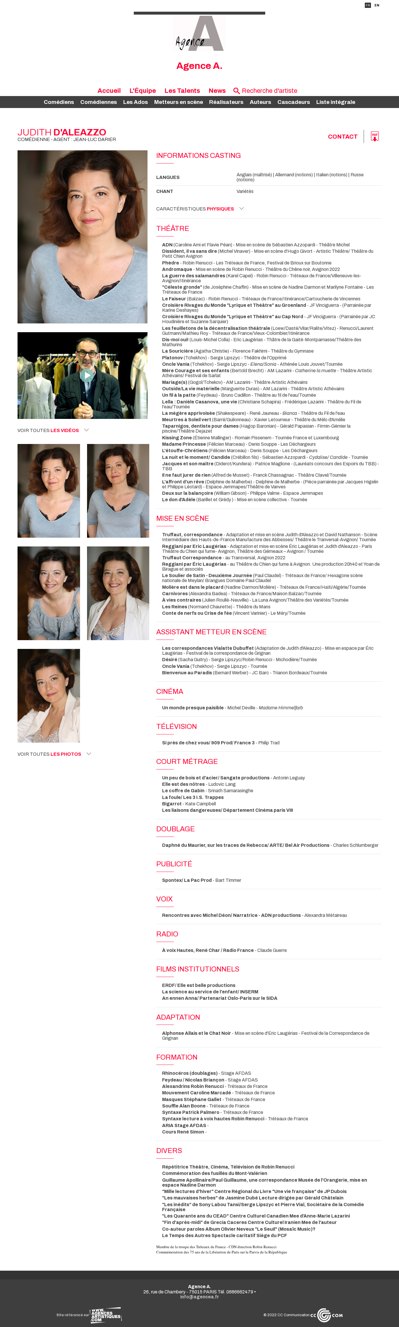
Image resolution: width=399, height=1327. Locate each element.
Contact (343, 136)
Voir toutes (48, 430)
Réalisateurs (226, 102)
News (217, 90)
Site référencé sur (73, 1315)
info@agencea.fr (199, 1296)
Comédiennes (98, 102)
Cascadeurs (293, 102)
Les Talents (182, 90)
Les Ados (135, 102)
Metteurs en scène (178, 102)
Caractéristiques (195, 208)
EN (376, 5)
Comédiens (59, 102)
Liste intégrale (335, 102)
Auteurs (260, 102)
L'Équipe (142, 90)
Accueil (109, 90)
